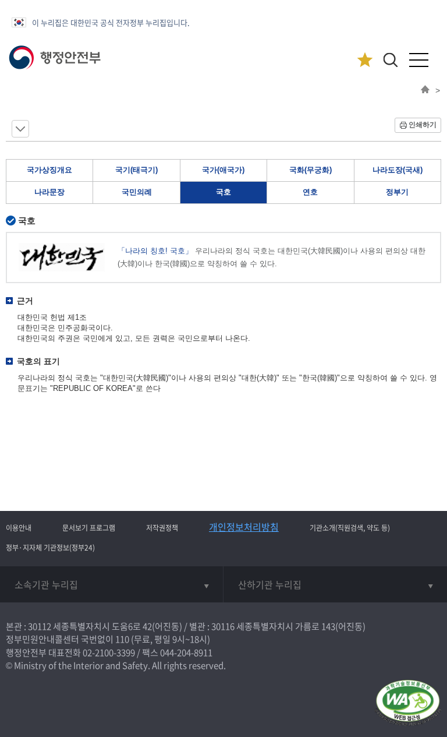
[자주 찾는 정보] (364, 60)
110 (122, 639)
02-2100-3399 (109, 652)
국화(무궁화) (310, 169)
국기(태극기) (136, 169)
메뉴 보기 (20, 128)
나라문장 (49, 192)
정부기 (397, 192)
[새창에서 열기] (407, 703)
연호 (310, 192)
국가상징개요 (49, 169)
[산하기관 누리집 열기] (335, 584)
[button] (390, 59)
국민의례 (137, 192)
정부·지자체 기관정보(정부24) (50, 547)
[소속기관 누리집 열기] (111, 584)
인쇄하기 (423, 125)
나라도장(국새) (397, 169)
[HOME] (425, 90)
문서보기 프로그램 (88, 528)
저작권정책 (162, 528)
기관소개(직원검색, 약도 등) (350, 528)
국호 (223, 192)
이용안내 (18, 528)
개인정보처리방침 (244, 527)
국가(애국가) (223, 169)
